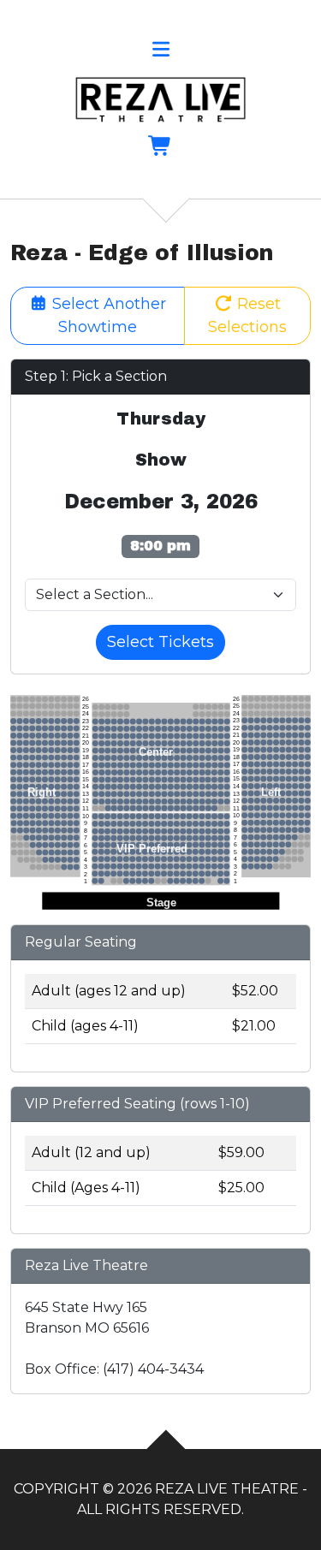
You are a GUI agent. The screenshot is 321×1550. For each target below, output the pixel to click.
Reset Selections (247, 315)
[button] (160, 52)
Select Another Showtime (107, 315)
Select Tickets (160, 641)
